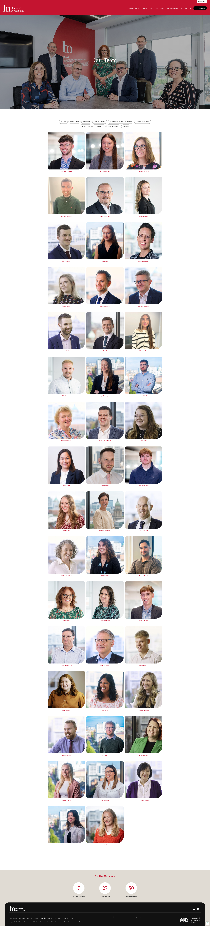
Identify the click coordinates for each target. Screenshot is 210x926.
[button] (162, 8)
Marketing (86, 122)
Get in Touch (200, 8)
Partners (126, 126)
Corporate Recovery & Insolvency (121, 122)
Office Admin (74, 122)
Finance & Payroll (99, 122)
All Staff (63, 122)
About (131, 8)
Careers (188, 8)
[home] (13, 8)
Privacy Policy (63, 922)
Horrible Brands (78, 922)
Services (138, 8)
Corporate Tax (99, 126)
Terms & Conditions (53, 922)
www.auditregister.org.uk (47, 918)
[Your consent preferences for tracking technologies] (207, 923)
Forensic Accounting (142, 122)
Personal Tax (85, 126)
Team (156, 8)
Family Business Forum (175, 8)
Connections (147, 8)
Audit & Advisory (113, 126)
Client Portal (201, 1)
